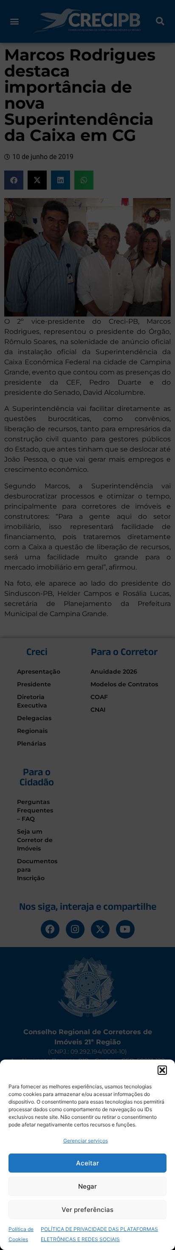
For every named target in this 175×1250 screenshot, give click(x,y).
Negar (87, 1186)
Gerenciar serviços (85, 1140)
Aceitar (87, 1163)
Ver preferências (87, 1210)
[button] (162, 1070)
